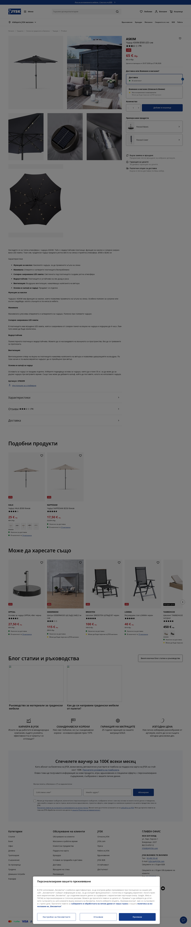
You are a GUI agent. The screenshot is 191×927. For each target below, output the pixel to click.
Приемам (137, 917)
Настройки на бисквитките (56, 917)
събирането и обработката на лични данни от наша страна (99, 903)
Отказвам (98, 917)
